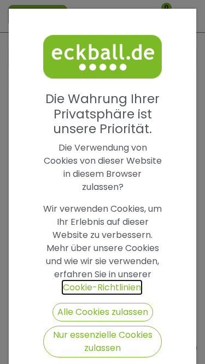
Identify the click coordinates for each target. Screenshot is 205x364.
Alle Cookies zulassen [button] (102, 312)
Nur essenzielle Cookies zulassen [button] (103, 341)
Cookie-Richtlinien (102, 287)
